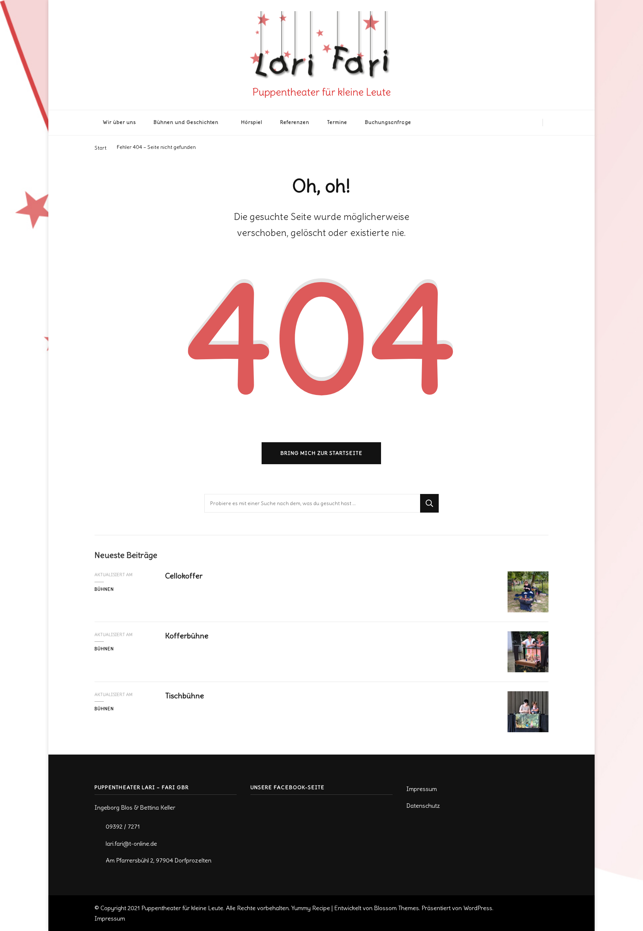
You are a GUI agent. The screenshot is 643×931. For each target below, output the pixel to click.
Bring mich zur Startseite (321, 453)
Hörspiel (251, 122)
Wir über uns (119, 122)
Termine (337, 122)
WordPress (477, 908)
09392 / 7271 (123, 826)
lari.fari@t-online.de (131, 843)
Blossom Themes (396, 908)
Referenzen (294, 122)
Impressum (421, 789)
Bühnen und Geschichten (186, 122)
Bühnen (104, 589)
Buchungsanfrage (388, 122)
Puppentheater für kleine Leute (321, 92)
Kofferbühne (186, 635)
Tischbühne (184, 695)
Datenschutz (423, 805)
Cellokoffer (183, 575)
